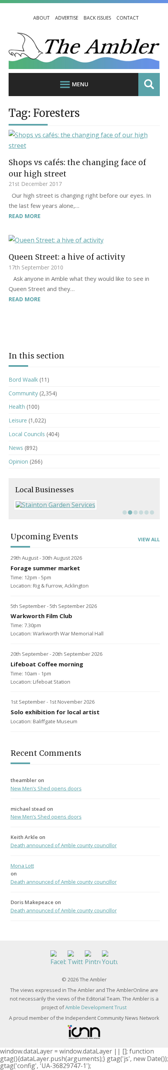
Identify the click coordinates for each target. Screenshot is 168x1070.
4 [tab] (140, 512)
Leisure (18, 420)
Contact (127, 18)
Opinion (18, 461)
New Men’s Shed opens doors (46, 788)
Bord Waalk (23, 379)
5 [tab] (146, 512)
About (41, 18)
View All (149, 539)
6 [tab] (151, 512)
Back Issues (97, 18)
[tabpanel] (84, 505)
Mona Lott (22, 865)
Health (17, 406)
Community (23, 393)
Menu (80, 84)
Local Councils (27, 434)
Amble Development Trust (96, 1007)
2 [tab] (129, 512)
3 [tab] (135, 512)
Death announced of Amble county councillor (64, 845)
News (16, 447)
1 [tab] (124, 512)
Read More (25, 216)
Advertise (66, 18)
